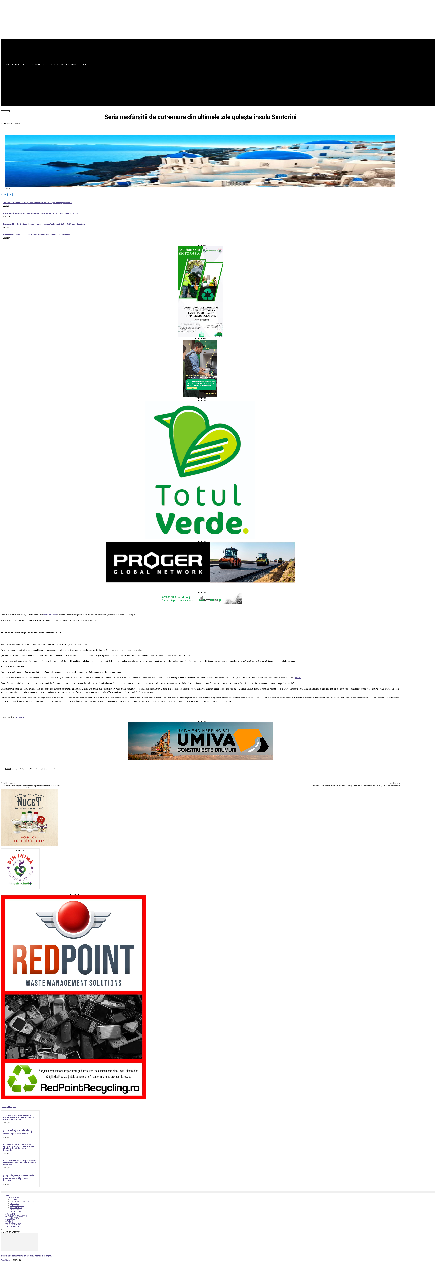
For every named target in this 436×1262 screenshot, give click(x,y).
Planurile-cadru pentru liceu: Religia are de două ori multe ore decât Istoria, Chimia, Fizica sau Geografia (355, 786)
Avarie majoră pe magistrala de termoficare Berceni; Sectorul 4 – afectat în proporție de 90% (40, 213)
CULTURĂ (14, 1204)
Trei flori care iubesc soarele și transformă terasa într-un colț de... (26, 1255)
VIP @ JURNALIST (13, 1224)
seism (54, 769)
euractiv (298, 677)
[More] (396, 128)
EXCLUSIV (10, 1220)
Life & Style (14, 1200)
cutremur (14, 769)
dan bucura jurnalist (25, 769)
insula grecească (50, 614)
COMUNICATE (16, 1212)
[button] (98, 85)
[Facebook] (90, 80)
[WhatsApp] (387, 128)
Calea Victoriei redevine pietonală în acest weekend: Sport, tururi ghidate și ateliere (36, 235)
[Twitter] (95, 80)
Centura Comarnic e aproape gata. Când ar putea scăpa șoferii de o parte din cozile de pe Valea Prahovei (18, 1178)
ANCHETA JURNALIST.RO (16, 1216)
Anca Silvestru (6, 1260)
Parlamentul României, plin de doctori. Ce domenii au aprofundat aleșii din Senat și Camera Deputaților (44, 224)
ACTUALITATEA (5, 111)
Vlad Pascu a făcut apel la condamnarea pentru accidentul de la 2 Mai (30, 786)
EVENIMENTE (16, 1210)
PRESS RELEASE (17, 1206)
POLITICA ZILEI (12, 1226)
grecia (35, 769)
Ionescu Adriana (8, 123)
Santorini (48, 769)
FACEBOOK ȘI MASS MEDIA (22, 1202)
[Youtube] (99, 80)
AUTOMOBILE (16, 1208)
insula (41, 769)
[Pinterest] (379, 128)
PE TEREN (9, 1222)
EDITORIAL (10, 1214)
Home (7, 1195)
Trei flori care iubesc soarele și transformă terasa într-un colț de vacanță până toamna (37, 203)
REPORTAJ (14, 1218)
